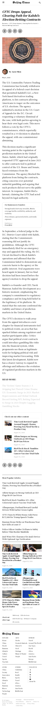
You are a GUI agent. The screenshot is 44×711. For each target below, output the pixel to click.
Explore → (8, 223)
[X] (9, 31)
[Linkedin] (30, 674)
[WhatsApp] (20, 31)
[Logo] (21, 2)
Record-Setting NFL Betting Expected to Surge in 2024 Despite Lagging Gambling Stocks (21, 402)
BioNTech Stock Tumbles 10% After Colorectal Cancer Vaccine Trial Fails (26, 451)
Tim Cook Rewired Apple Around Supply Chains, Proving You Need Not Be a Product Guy (26, 425)
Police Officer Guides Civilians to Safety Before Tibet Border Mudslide (20, 530)
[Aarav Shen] (5, 72)
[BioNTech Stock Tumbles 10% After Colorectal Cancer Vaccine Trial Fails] (8, 450)
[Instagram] (30, 672)
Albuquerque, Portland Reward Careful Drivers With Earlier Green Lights (31, 581)
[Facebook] (4, 31)
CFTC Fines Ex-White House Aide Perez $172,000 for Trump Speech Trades (11, 603)
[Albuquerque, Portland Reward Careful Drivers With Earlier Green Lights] (32, 572)
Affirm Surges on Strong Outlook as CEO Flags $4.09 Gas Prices (25, 439)
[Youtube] (30, 679)
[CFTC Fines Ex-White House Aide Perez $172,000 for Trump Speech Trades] (11, 594)
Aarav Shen (16, 72)
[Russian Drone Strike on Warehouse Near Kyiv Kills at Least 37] (32, 594)
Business (5, 23)
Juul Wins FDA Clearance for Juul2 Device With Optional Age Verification (21, 537)
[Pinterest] (15, 31)
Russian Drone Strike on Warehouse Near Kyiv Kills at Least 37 (31, 602)
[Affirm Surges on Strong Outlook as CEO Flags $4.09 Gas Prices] (8, 438)
